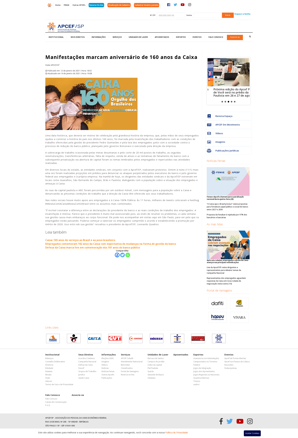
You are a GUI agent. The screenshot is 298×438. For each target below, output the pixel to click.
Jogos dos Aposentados (204, 371)
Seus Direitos (78, 37)
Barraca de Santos (156, 358)
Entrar (227, 15)
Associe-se (235, 37)
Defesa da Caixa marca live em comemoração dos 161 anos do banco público (92, 247)
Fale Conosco (215, 37)
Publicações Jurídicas (227, 150)
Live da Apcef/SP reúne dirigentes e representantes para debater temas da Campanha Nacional (224, 270)
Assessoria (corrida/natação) (206, 358)
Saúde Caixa (83, 378)
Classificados (127, 368)
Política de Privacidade (176, 432)
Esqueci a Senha (242, 14)
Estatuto (48, 371)
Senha (189, 15)
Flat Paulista (153, 368)
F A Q (47, 405)
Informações (99, 37)
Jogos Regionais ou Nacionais (206, 374)
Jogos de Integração (202, 368)
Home (58, 5)
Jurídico (81, 374)
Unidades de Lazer (138, 37)
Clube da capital (155, 365)
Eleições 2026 (107, 358)
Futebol (196, 365)
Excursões (228, 365)
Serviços (117, 37)
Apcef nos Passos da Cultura (237, 361)
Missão (48, 374)
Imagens (220, 141)
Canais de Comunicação (56, 402)
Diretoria (49, 365)
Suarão (151, 371)
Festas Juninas (230, 368)
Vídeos (219, 133)
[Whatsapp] (127, 255)
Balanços (49, 358)
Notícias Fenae (216, 161)
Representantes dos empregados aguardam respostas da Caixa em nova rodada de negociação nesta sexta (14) (226, 281)
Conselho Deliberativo (55, 361)
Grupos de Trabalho (87, 371)
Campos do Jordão (156, 361)
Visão (47, 378)
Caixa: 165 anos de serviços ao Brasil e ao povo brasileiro (80, 240)
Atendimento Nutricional (131, 361)
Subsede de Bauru (156, 374)
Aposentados (162, 37)
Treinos (196, 381)
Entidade (49, 368)
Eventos (197, 37)
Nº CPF (153, 15)
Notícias (105, 368)
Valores (48, 381)
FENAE (66, 5)
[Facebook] (117, 255)
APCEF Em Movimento (227, 124)
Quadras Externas (201, 378)
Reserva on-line (127, 374)
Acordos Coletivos (86, 358)
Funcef (81, 368)
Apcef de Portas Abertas (235, 358)
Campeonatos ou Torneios (205, 361)
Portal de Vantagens (219, 290)
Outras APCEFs (78, 5)
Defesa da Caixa (85, 365)
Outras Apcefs (108, 374)
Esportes (181, 37)
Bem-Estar (125, 365)
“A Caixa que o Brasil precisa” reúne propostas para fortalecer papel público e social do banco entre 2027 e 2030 (227, 207)
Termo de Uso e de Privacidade (59, 384)
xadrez (196, 384)
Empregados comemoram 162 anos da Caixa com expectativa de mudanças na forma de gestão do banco (110, 244)
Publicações (107, 378)
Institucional (56, 37)
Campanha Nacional (87, 361)
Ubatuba (151, 378)
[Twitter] (122, 255)
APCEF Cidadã (127, 358)
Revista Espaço (224, 116)
